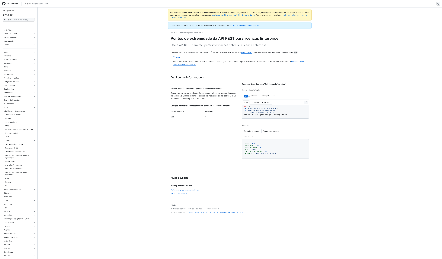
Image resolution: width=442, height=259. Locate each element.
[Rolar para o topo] (437, 254)
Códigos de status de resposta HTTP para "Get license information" (200, 106)
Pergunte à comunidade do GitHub (186, 190)
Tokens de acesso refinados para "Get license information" (196, 88)
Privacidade (199, 212)
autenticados (246, 52)
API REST (174, 33)
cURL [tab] (246, 102)
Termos (190, 212)
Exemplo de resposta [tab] (252, 131)
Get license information (186, 77)
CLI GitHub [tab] (266, 102)
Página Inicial (10, 11)
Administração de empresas (190, 33)
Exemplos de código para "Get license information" (264, 84)
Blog (241, 212)
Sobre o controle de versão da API (246, 25)
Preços (215, 212)
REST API (8, 15)
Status (208, 212)
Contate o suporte (180, 193)
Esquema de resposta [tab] (271, 131)
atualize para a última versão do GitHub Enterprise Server (233, 15)
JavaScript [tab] (255, 102)
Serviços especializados (229, 212)
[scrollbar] (275, 111)
